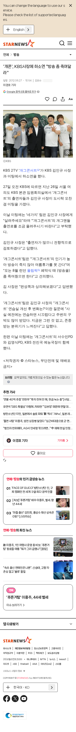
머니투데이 (31, 659)
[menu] (70, 43)
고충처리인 (56, 648)
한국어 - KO (21, 687)
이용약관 (20, 653)
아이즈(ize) (46, 664)
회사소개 (7, 648)
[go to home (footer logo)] (17, 640)
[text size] (70, 99)
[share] (62, 99)
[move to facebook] (6, 698)
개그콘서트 (28, 170)
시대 (15, 664)
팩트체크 (40, 653)
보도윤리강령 (53, 653)
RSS (30, 653)
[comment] (55, 99)
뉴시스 (52, 659)
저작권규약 (8, 653)
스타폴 (58, 664)
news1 (62, 659)
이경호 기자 (9, 85)
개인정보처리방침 (22, 648)
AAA (34, 664)
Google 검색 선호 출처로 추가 (21, 91)
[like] (47, 99)
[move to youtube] (23, 698)
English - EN (22, 29)
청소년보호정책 (41, 648)
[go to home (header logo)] (19, 43)
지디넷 (6, 664)
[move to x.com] (15, 698)
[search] (62, 43)
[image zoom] (67, 152)
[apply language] (28, 29)
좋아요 (41, 453)
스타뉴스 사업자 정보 (12, 671)
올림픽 (32, 270)
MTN (43, 659)
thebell (24, 664)
